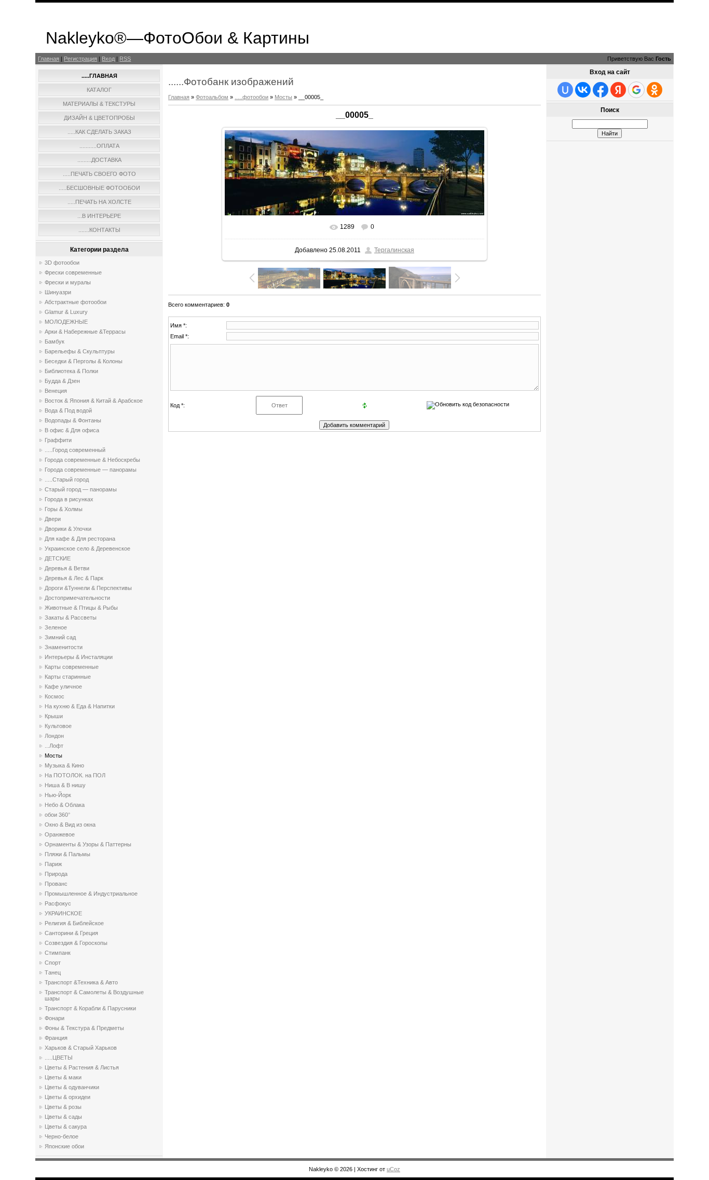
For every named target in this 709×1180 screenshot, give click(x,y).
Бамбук (54, 341)
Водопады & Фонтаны (73, 420)
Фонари (54, 1018)
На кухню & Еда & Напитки (80, 706)
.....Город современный (75, 450)
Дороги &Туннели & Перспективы (88, 588)
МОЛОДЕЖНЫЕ (66, 322)
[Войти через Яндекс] (618, 90)
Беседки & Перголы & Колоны (83, 361)
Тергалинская (394, 250)
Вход (108, 59)
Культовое (58, 726)
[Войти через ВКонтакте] (583, 90)
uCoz (393, 1169)
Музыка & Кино (64, 765)
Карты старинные (68, 677)
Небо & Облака (65, 805)
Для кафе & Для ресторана (80, 539)
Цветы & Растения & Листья (82, 1067)
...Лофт (54, 746)
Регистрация (80, 59)
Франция (56, 1038)
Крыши (54, 716)
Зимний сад (60, 637)
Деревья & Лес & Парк (74, 578)
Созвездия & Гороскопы (76, 943)
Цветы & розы (63, 1107)
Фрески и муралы (68, 282)
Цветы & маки (63, 1077)
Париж (53, 864)
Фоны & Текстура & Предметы (84, 1028)
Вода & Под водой (68, 410)
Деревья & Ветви (67, 568)
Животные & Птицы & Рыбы (81, 608)
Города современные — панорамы (91, 469)
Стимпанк (58, 953)
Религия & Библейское (74, 923)
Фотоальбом (212, 97)
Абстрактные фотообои (75, 302)
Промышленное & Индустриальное (91, 893)
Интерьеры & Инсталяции (79, 657)
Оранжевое (60, 834)
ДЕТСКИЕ (58, 558)
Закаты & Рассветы (71, 617)
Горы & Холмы (64, 509)
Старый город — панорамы (81, 489)
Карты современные (72, 667)
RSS (125, 59)
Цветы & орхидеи (67, 1097)
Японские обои (64, 1146)
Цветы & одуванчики (72, 1087)
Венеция (56, 391)
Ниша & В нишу (65, 785)
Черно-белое (61, 1136)
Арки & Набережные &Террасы (85, 331)
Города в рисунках (69, 499)
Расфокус (58, 903)
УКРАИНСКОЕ (63, 913)
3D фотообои (62, 262)
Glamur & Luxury (66, 312)
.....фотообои (251, 97)
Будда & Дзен (62, 381)
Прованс (56, 884)
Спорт (53, 962)
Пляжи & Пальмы (67, 854)
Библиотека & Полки (71, 371)
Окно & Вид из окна (70, 824)
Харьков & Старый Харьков (81, 1048)
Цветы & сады (63, 1117)
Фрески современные (73, 272)
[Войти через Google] (636, 89)
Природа (56, 874)
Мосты (53, 755)
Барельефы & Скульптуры (80, 351)
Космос (54, 696)
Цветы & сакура (66, 1126)
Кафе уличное (63, 686)
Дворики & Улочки (68, 529)
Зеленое (56, 627)
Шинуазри (58, 292)
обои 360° (57, 815)
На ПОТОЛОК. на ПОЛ (75, 775)
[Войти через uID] (565, 90)
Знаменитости (64, 647)
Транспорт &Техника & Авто (81, 982)
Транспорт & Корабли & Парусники (90, 1008)
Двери (53, 519)
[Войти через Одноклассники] (654, 90)
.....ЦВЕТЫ (59, 1057)
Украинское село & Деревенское (87, 548)
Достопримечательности (77, 598)
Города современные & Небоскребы (92, 460)
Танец (53, 972)
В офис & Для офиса (72, 430)
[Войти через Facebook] (600, 90)
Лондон (54, 736)
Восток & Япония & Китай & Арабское (94, 400)
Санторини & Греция (71, 933)
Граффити (58, 440)
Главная (48, 59)
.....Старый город (67, 479)
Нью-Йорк (58, 795)
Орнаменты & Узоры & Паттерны (88, 844)
